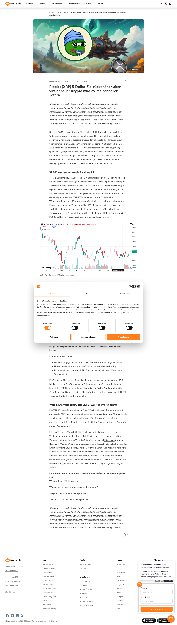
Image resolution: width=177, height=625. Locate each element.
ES (14, 592)
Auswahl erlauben (88, 337)
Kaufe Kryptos (85, 564)
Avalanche (121, 605)
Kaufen (87, 3)
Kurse (100, 3)
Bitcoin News (48, 564)
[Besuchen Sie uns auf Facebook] (7, 616)
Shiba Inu (120, 593)
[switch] (75, 328)
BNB (119, 609)
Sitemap (54, 621)
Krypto (29, 3)
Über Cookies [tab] (124, 294)
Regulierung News (50, 597)
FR (10, 592)
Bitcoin (119, 568)
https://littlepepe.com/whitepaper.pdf (80, 487)
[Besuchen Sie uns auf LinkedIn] (12, 616)
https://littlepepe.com (68, 481)
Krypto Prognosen (87, 601)
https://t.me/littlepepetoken (72, 493)
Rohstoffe (73, 3)
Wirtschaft (57, 3)
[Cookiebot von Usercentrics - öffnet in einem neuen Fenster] (129, 286)
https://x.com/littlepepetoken (74, 499)
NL (6, 592)
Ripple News (47, 572)
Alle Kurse (121, 564)
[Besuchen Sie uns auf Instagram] (17, 616)
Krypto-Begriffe (86, 589)
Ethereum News (49, 568)
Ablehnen (54, 337)
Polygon (120, 597)
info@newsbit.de (11, 571)
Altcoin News (48, 584)
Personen (83, 585)
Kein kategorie (133, 69)
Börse (42, 3)
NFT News (47, 601)
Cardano (120, 580)
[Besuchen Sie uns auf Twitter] (22, 616)
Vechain (120, 601)
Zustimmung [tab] (52, 294)
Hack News (47, 605)
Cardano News (48, 576)
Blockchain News (49, 588)
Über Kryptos (85, 581)
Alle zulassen (123, 337)
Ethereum (121, 572)
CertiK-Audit (103, 388)
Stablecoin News (49, 593)
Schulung (83, 597)
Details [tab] (88, 294)
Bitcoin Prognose (86, 605)
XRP (118, 576)
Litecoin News (48, 580)
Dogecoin (120, 584)
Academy (83, 593)
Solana (119, 588)
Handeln (83, 568)
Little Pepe (109, 439)
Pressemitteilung (62, 12)
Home (51, 12)
